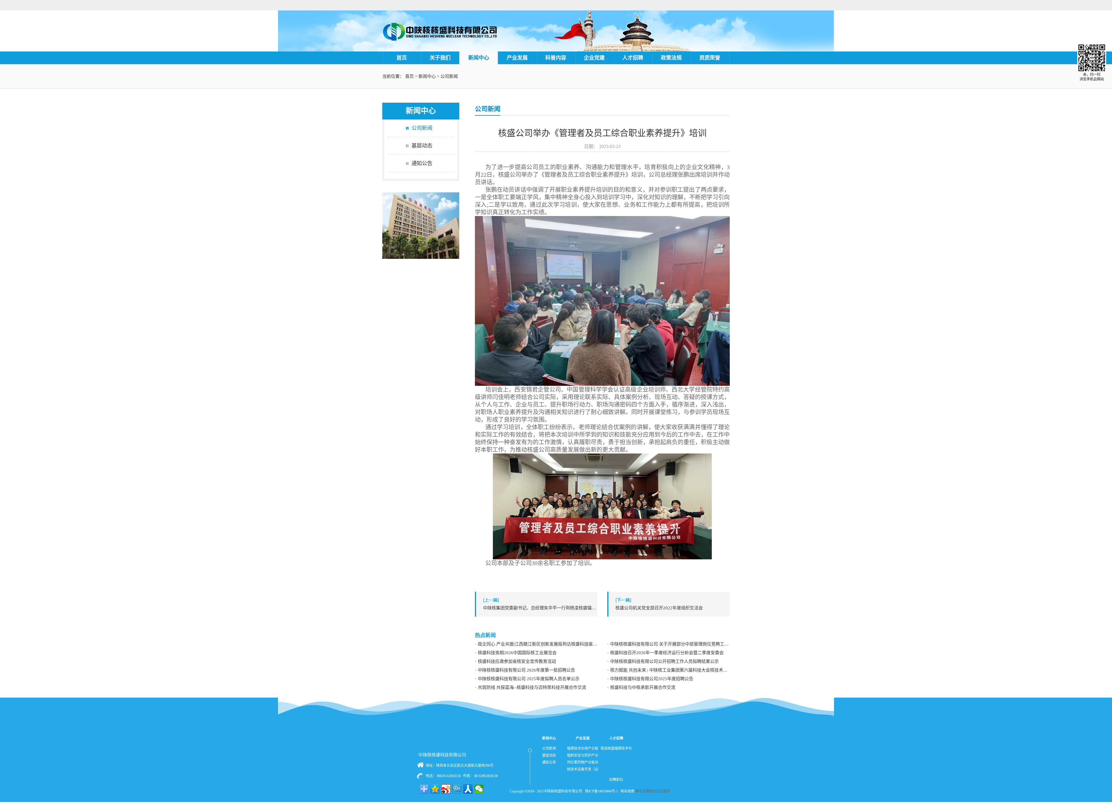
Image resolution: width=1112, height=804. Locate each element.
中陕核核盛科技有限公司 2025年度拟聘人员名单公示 (528, 678)
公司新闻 (449, 76)
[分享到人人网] (468, 789)
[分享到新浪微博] (446, 789)
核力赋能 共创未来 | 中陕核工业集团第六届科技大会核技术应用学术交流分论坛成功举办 (670, 670)
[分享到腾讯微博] (457, 789)
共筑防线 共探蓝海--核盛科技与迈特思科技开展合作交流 (532, 687)
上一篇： (540, 608)
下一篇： (659, 608)
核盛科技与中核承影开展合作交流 (642, 687)
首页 (401, 58)
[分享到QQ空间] (435, 789)
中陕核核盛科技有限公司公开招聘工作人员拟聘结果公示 (664, 661)
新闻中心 (427, 76)
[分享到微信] (479, 789)
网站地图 (626, 791)
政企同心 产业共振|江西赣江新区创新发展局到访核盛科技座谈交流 (537, 644)
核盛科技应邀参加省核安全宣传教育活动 (517, 661)
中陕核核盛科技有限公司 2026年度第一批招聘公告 (526, 670)
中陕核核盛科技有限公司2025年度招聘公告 (651, 678)
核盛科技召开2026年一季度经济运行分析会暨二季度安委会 (667, 652)
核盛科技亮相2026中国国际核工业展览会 (517, 652)
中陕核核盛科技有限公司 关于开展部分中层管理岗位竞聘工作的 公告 (670, 644)
